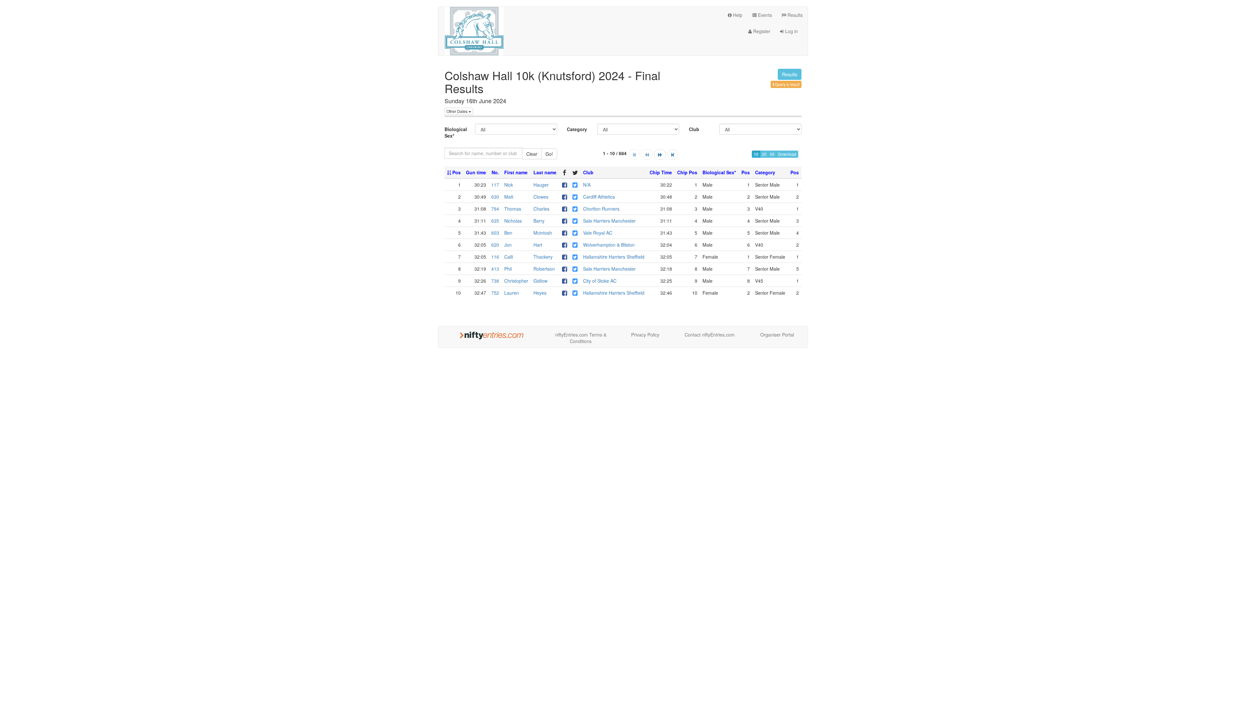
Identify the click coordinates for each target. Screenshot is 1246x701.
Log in (791, 31)
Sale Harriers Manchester (609, 220)
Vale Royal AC (597, 232)
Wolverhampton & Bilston (609, 244)
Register (761, 31)
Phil (508, 268)
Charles (541, 208)
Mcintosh (542, 232)
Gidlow (540, 280)
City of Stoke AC (600, 280)
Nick (508, 184)
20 (764, 154)
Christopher (516, 280)
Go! (549, 154)
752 (495, 292)
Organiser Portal (777, 334)
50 (772, 154)
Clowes (540, 196)
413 (495, 268)
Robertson (544, 268)
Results (794, 15)
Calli (508, 256)
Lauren (511, 292)
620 (495, 244)
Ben (508, 232)
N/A (587, 184)
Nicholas (513, 220)
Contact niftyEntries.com (710, 334)
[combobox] (483, 153)
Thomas (512, 208)
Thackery (543, 256)
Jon (508, 244)
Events (764, 15)
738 (495, 280)
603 (495, 232)
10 (756, 154)
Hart (537, 244)
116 (495, 256)
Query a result (787, 84)
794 (495, 208)
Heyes (539, 292)
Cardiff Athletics (599, 196)
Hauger (541, 184)
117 (495, 184)
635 (495, 220)
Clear (531, 154)
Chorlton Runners (601, 208)
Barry (538, 220)
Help (737, 15)
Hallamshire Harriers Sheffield (613, 256)
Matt (508, 196)
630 (495, 196)
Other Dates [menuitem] (457, 111)
